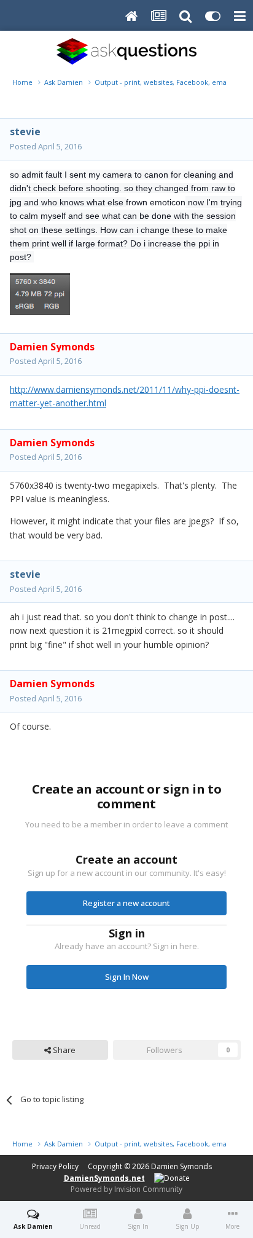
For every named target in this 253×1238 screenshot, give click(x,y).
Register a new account (126, 903)
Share (63, 1049)
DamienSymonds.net (104, 1178)
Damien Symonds (181, 1166)
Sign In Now (127, 976)
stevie (25, 131)
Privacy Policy (55, 1166)
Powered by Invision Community (126, 1189)
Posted (46, 146)
